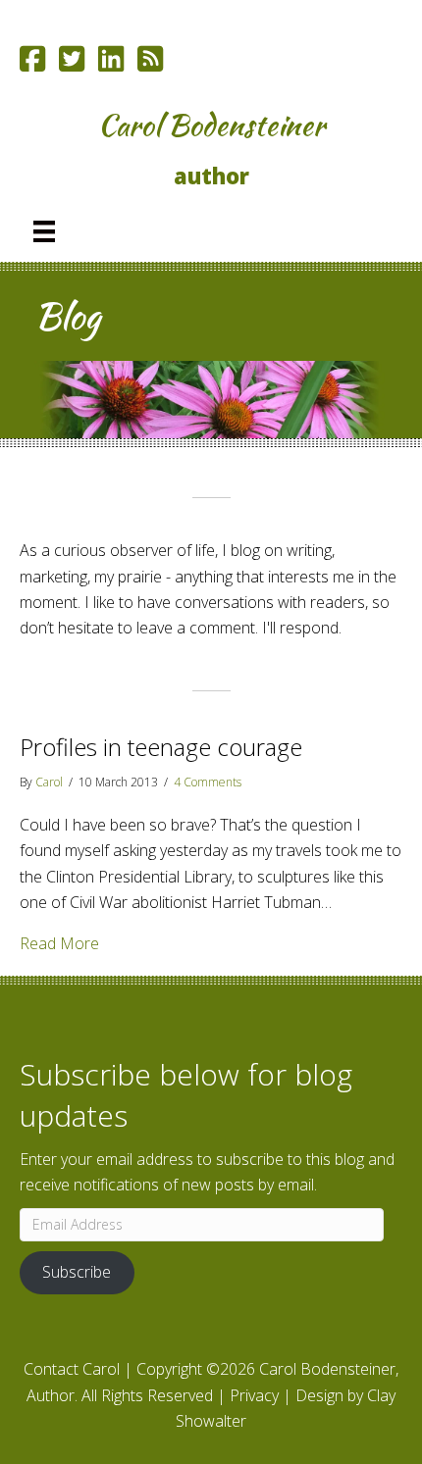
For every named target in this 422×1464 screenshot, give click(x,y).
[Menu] (44, 231)
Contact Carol (72, 1369)
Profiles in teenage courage (161, 747)
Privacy (254, 1395)
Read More (59, 943)
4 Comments (207, 782)
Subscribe (76, 1272)
